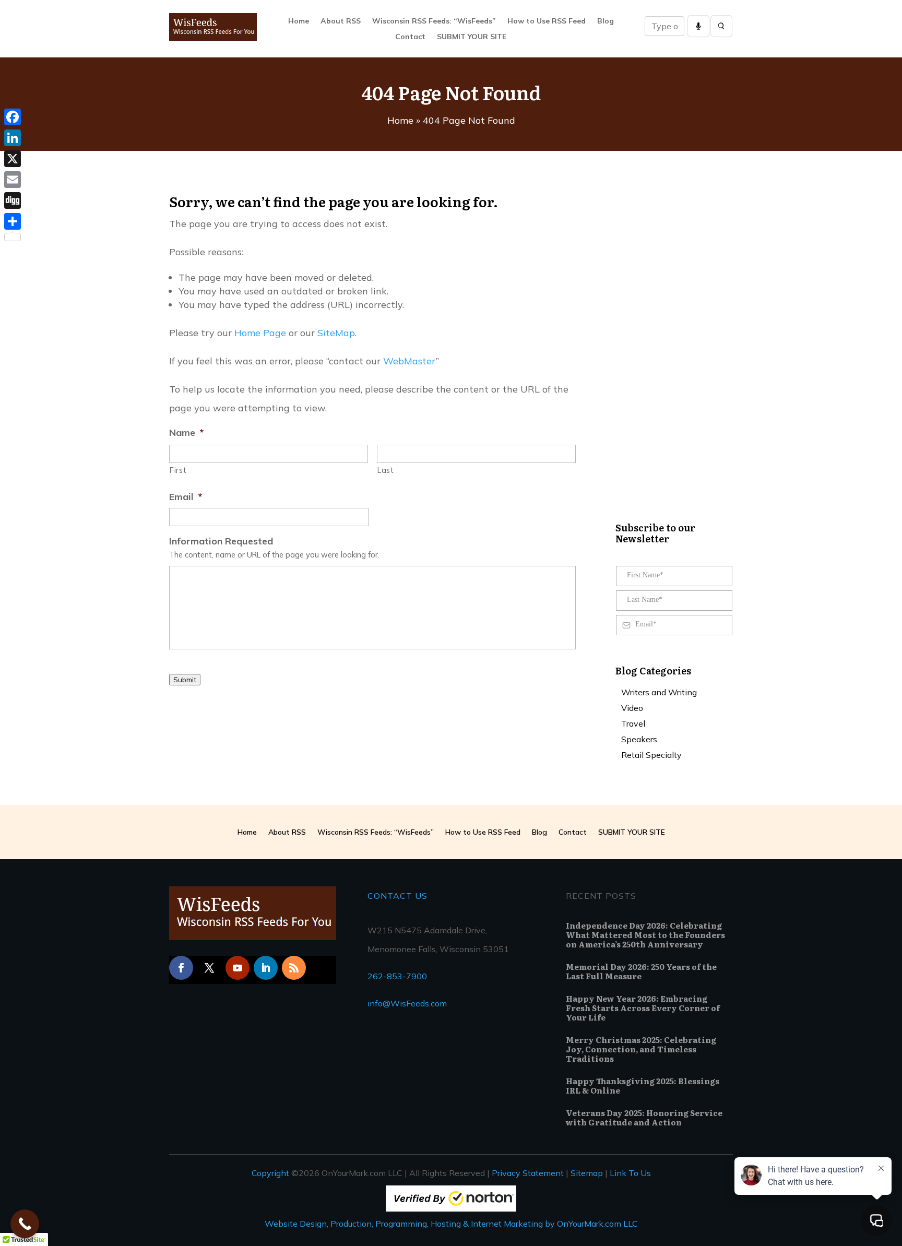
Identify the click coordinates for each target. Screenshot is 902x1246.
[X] (12, 158)
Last (385, 470)
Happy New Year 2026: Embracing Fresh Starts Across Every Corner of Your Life (643, 1007)
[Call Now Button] (24, 1223)
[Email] (12, 179)
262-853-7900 (397, 976)
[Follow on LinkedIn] (266, 968)
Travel (633, 724)
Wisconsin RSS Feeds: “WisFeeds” (434, 21)
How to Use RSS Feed (546, 21)
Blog (605, 21)
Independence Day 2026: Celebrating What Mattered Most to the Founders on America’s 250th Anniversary (645, 934)
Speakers (639, 739)
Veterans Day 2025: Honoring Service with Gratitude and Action (644, 1117)
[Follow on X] (209, 968)
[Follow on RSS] (294, 968)
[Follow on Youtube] (237, 968)
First (178, 470)
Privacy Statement (528, 1173)
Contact (410, 37)
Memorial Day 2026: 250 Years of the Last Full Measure (641, 971)
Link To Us (630, 1173)
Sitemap (587, 1173)
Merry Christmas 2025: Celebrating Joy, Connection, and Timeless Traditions (641, 1049)
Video (632, 708)
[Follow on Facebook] (181, 968)
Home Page (260, 333)
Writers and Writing (659, 693)
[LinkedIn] (12, 137)
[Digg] (12, 200)
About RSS (341, 21)
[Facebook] (12, 116)
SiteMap (336, 333)
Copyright (270, 1173)
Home (298, 21)
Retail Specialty (651, 755)
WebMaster (409, 361)
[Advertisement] (359, 732)
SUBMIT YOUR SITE (471, 37)
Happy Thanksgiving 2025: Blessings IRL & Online (642, 1085)
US (420, 896)
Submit (184, 679)
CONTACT (389, 896)
